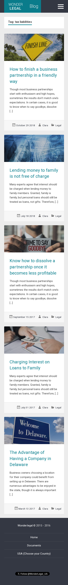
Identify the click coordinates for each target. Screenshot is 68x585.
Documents (34, 545)
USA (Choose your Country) (34, 553)
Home (34, 537)
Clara (45, 125)
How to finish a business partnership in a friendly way (33, 75)
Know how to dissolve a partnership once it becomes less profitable (33, 266)
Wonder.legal (25, 525)
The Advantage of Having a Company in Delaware (30, 458)
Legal (58, 125)
